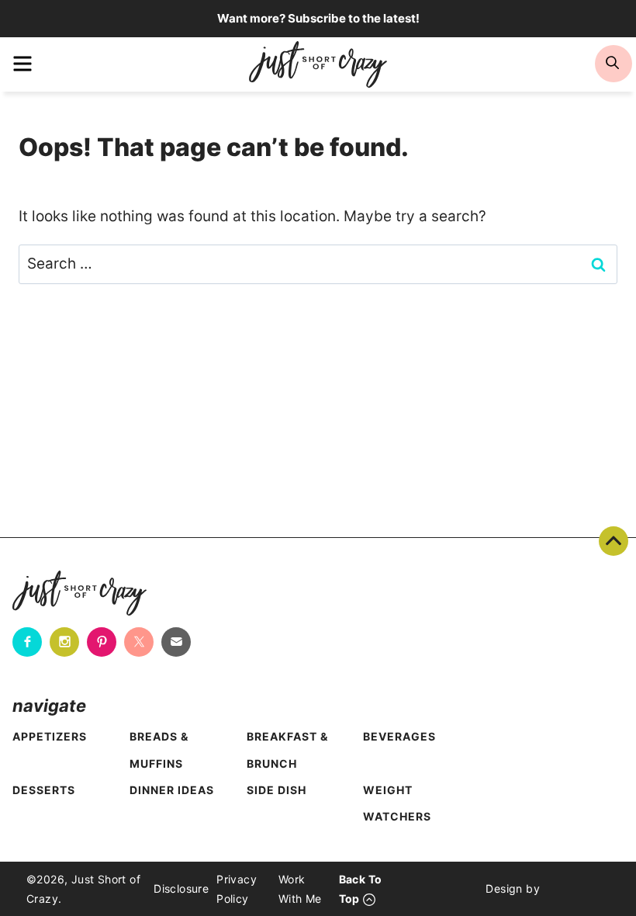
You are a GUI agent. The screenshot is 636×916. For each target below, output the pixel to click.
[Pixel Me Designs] (575, 888)
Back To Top (613, 541)
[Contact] (176, 642)
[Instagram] (64, 642)
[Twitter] (139, 642)
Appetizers (49, 736)
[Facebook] (27, 642)
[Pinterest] (101, 642)
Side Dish (276, 789)
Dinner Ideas (172, 789)
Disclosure (181, 888)
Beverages (399, 736)
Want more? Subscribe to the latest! (318, 18)
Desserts (43, 789)
